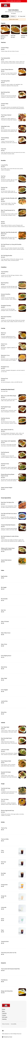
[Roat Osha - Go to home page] (5, 5)
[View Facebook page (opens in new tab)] (3, 1031)
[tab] (5, 16)
